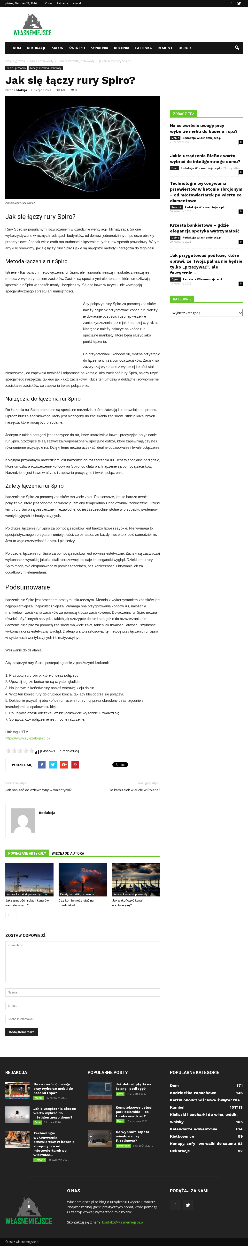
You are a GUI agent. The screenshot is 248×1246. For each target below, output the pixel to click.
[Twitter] (239, 3)
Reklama (62, 3)
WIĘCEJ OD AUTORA (68, 853)
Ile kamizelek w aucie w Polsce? (134, 790)
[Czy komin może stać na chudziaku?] (83, 879)
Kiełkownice (182, 1136)
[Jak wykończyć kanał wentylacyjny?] (136, 879)
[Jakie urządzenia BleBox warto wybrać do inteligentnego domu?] (17, 1114)
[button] (237, 48)
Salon (57, 47)
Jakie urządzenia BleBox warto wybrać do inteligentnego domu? (54, 1113)
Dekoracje (36, 47)
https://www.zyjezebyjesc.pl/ (27, 738)
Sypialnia (99, 47)
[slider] (19, 751)
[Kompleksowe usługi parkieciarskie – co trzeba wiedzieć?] (100, 1113)
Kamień (177, 1107)
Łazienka (143, 47)
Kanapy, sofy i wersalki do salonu (203, 1143)
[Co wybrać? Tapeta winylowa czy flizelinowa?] (100, 1138)
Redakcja (20, 90)
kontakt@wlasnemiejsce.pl (123, 1222)
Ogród (184, 47)
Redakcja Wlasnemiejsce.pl (202, 138)
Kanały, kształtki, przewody (45, 68)
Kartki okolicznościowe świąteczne (205, 1100)
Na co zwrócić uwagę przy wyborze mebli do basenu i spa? (53, 1088)
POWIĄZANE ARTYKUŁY (27, 853)
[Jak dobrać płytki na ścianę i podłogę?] (100, 1090)
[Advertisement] (154, 24)
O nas (48, 3)
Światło (77, 47)
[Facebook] (231, 3)
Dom (17, 47)
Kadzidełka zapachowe (193, 1092)
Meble (175, 138)
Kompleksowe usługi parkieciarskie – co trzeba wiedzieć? (134, 1111)
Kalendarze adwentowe (193, 1129)
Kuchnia (121, 47)
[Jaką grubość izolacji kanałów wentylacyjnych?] (29, 879)
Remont (165, 47)
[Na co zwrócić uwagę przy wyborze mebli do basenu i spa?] (17, 1090)
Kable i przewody (16, 68)
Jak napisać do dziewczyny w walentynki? (38, 790)
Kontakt (78, 3)
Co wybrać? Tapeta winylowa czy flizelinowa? (132, 1136)
